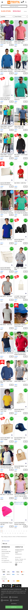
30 (2, 533)
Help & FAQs (4, 558)
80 (15, 533)
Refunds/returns (5, 556)
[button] (21, 2)
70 (12, 533)
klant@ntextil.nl (18, 551)
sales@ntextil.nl (18, 554)
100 (20, 533)
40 (5, 533)
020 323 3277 (18, 557)
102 (23, 533)
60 (10, 533)
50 (7, 533)
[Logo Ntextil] (13, 2)
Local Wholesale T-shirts (7, 562)
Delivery (3, 555)
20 (26, 531)
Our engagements (5, 560)
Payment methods (5, 553)
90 (17, 533)
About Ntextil (4, 549)
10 (23, 531)
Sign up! (5, 543)
